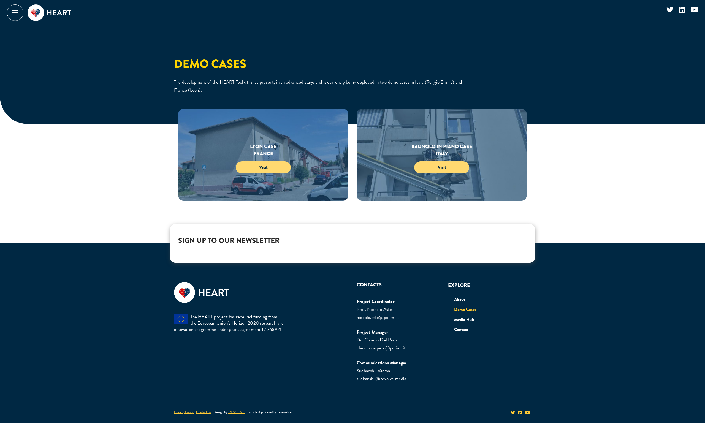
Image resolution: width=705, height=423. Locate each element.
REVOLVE (236, 412)
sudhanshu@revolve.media (381, 378)
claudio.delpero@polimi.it (381, 348)
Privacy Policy (184, 412)
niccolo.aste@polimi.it (378, 317)
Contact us (203, 412)
